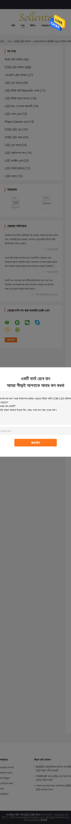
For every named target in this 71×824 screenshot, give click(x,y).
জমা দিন (35, 443)
